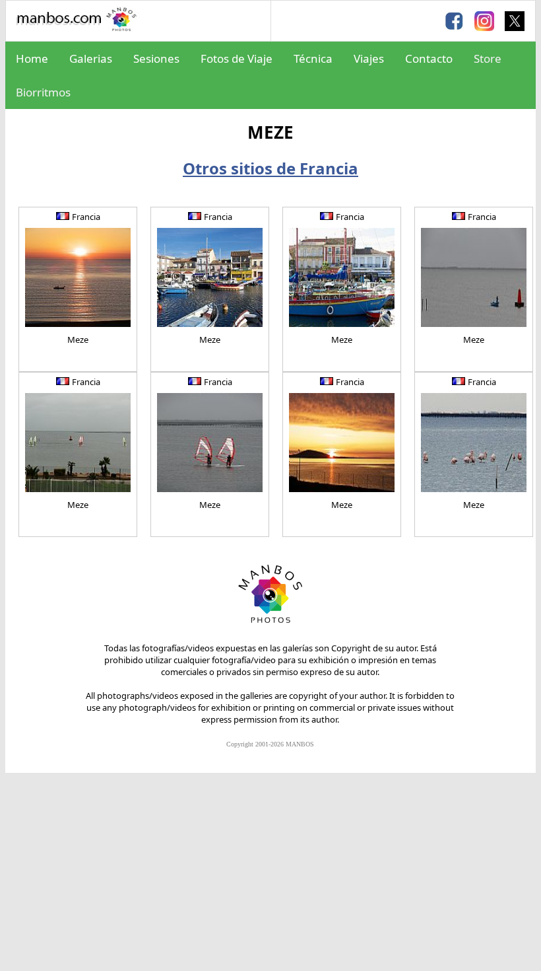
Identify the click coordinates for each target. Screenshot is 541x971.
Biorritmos (43, 92)
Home (32, 58)
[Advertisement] (270, 871)
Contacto (429, 58)
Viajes (369, 58)
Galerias (90, 58)
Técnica (313, 58)
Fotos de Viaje (236, 58)
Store (487, 58)
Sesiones (156, 58)
